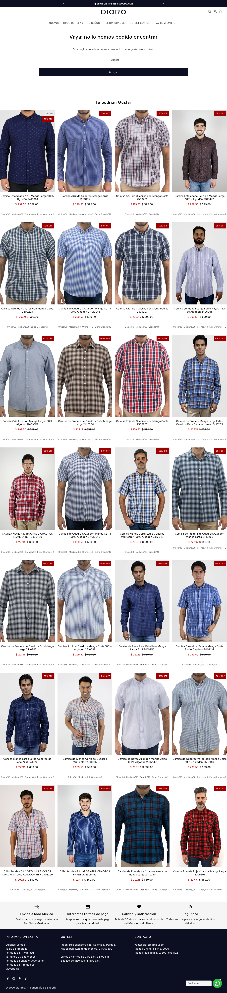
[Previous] (63, 3)
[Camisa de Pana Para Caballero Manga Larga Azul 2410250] (142, 601)
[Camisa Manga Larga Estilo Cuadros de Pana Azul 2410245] (27, 714)
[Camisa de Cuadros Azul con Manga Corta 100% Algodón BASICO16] (84, 488)
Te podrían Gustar (113, 102)
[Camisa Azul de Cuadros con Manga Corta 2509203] (27, 263)
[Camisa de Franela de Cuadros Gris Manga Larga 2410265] (27, 601)
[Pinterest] (20, 978)
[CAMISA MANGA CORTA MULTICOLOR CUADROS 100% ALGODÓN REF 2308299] (27, 826)
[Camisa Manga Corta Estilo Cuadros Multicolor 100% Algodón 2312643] (142, 488)
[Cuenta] (215, 11)
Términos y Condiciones (20, 956)
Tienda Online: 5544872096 (151, 948)
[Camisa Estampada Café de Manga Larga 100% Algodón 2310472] (199, 151)
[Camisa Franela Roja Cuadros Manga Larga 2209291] (199, 826)
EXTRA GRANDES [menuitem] (116, 22)
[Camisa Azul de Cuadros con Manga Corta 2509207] (142, 263)
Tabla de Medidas (16, 948)
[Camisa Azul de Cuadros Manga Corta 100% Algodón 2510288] (84, 601)
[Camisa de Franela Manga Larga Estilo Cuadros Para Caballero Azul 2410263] (199, 376)
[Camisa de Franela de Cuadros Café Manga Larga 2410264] (84, 376)
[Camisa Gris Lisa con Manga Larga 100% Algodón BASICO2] (27, 376)
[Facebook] (7, 978)
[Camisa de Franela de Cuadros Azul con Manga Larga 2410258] (142, 826)
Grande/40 (30, 214)
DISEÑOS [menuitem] (94, 22)
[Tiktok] (26, 978)
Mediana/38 (17, 214)
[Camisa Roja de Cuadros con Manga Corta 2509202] (142, 376)
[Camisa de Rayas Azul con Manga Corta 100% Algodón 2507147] (142, 714)
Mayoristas (12, 968)
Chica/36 (5, 214)
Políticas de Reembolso (20, 964)
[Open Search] (209, 11)
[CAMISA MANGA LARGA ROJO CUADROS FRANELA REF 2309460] (27, 488)
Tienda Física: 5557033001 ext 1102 (156, 952)
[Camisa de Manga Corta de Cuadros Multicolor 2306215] (84, 714)
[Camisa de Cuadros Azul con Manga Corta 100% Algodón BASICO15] (84, 263)
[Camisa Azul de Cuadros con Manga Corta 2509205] (142, 151)
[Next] (163, 3)
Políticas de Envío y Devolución (25, 960)
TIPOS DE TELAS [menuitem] (73, 22)
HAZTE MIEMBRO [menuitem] (165, 22)
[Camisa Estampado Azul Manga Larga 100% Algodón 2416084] (27, 151)
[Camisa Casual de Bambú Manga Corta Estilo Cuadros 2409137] (199, 601)
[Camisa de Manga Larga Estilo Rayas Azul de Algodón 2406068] (199, 263)
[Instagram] (13, 978)
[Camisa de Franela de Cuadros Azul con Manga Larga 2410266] (199, 488)
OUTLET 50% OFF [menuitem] (140, 22)
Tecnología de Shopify (42, 987)
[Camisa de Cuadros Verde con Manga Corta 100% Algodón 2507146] (199, 714)
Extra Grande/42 (45, 214)
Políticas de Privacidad (19, 952)
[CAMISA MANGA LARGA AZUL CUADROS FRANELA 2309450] (84, 826)
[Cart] (220, 11)
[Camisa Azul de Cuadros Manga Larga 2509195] (84, 151)
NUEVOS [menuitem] (54, 22)
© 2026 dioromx (15, 987)
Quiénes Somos (15, 944)
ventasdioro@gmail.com (149, 944)
